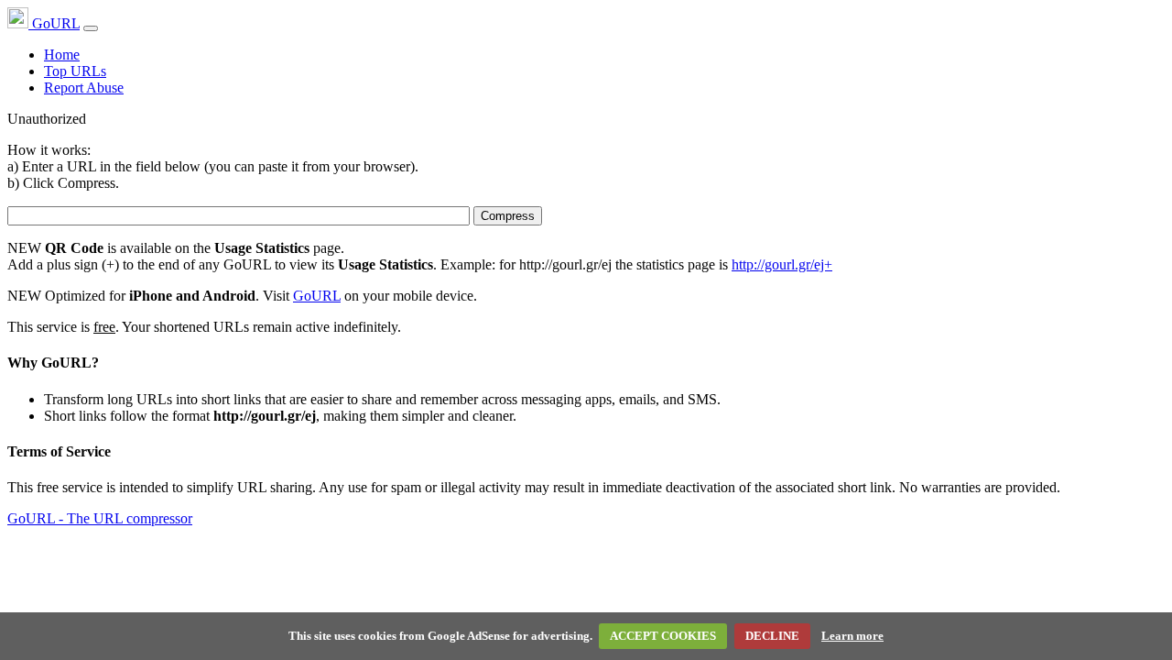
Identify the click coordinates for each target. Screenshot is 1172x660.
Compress (508, 216)
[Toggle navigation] (90, 28)
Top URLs (75, 71)
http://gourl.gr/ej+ (782, 264)
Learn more (852, 636)
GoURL (54, 23)
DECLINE (772, 636)
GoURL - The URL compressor (99, 518)
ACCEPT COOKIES (663, 636)
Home (62, 54)
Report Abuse (84, 87)
